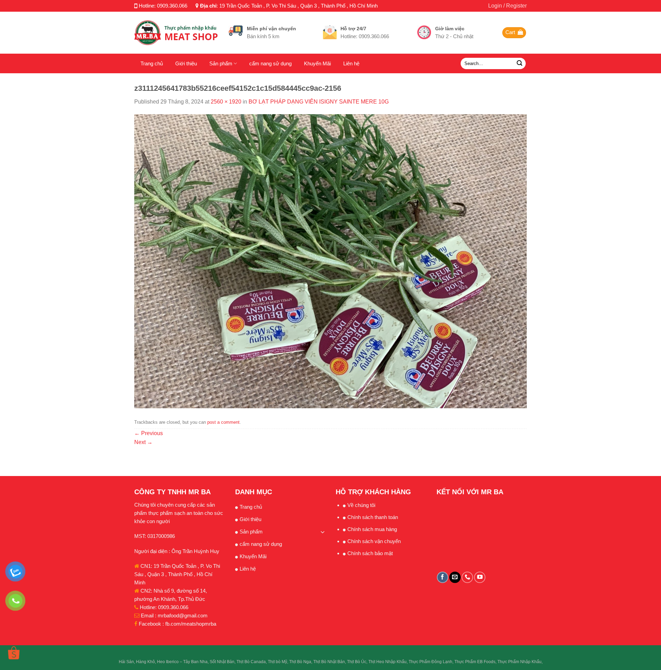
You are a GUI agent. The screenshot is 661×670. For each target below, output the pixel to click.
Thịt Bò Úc (356, 661)
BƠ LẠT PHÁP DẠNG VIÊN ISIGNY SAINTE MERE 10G (319, 102)
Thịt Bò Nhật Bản (329, 661)
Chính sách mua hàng (372, 529)
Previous (148, 433)
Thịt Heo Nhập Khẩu (387, 661)
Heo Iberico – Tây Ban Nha (182, 661)
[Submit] (519, 63)
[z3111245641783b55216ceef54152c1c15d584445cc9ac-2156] (330, 261)
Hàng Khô (145, 661)
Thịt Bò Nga (300, 661)
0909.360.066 (172, 6)
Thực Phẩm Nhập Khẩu (519, 661)
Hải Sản (126, 661)
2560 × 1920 (226, 102)
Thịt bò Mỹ (277, 661)
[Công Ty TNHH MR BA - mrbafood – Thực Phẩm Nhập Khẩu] (176, 32)
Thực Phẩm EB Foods (474, 661)
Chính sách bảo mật (370, 553)
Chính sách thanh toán (372, 517)
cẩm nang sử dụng (270, 63)
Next (143, 442)
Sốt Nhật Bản (222, 661)
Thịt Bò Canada (251, 661)
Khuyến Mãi (317, 63)
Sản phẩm (220, 63)
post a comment (223, 422)
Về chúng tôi (361, 505)
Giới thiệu (186, 63)
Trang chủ (151, 63)
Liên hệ (351, 63)
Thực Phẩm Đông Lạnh (430, 661)
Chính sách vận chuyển (374, 541)
